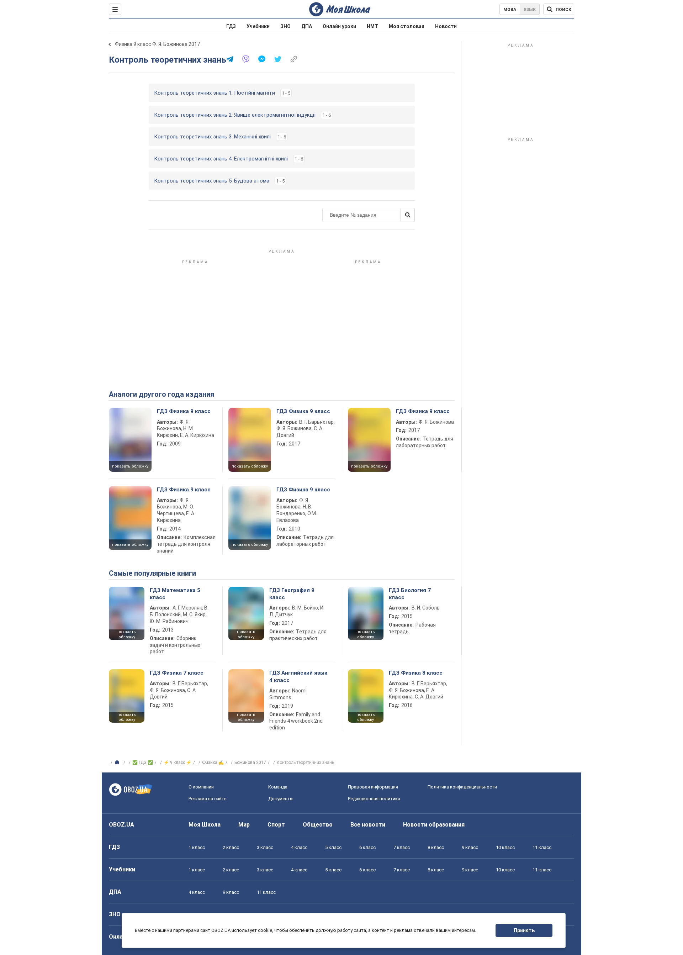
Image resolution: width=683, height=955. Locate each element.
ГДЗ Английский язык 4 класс (298, 676)
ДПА (306, 26)
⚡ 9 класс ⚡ (177, 762)
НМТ (372, 26)
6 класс (367, 847)
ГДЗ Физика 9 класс (184, 411)
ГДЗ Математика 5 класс (175, 594)
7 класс (401, 847)
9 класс (470, 847)
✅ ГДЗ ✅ (142, 762)
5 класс (333, 847)
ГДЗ (231, 26)
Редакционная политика (374, 798)
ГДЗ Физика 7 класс (176, 673)
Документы (280, 798)
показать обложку (130, 466)
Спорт (276, 824)
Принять (524, 930)
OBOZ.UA (121, 824)
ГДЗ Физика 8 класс (416, 673)
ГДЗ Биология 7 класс (410, 594)
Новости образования (434, 824)
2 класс (231, 847)
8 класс (436, 847)
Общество (318, 824)
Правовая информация (373, 787)
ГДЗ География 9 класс (291, 594)
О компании (201, 787)
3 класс (265, 847)
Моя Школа (205, 824)
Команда (277, 787)
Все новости (367, 824)
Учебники (258, 26)
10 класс (505, 847)
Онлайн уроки (339, 26)
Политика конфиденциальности (462, 787)
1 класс (197, 847)
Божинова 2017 (250, 762)
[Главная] (118, 762)
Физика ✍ (213, 762)
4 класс (299, 847)
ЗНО (285, 26)
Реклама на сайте (207, 798)
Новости (446, 26)
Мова (509, 9)
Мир (244, 824)
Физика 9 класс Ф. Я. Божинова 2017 (157, 44)
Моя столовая (406, 26)
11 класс (542, 847)
